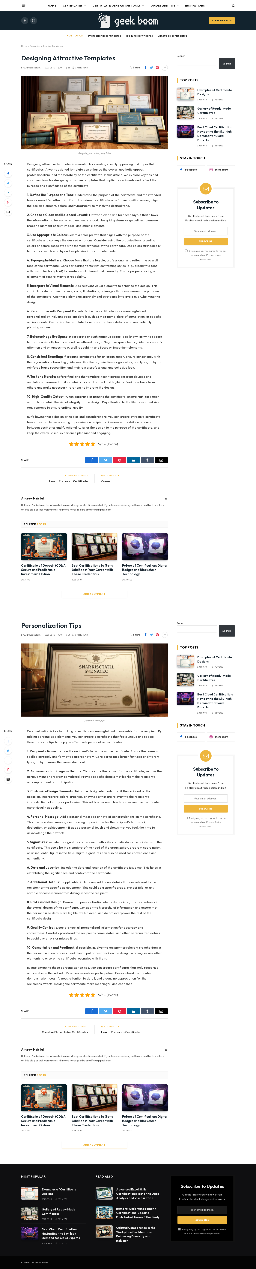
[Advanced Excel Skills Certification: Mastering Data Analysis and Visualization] (104, 1193)
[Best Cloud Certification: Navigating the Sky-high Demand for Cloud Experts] (185, 131)
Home (52, 5)
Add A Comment (94, 593)
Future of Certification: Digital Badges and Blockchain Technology (144, 569)
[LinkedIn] (8, 193)
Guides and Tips (163, 5)
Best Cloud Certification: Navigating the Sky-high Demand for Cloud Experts (215, 133)
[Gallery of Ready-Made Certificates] (185, 112)
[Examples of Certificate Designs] (185, 94)
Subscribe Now (222, 20)
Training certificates (139, 35)
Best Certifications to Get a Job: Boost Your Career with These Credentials (92, 569)
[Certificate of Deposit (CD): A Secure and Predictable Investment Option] (44, 546)
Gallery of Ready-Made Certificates (214, 111)
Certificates (73, 5)
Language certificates (172, 35)
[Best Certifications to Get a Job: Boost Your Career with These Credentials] (94, 546)
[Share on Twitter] (151, 68)
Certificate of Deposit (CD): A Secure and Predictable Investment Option (43, 569)
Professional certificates (104, 35)
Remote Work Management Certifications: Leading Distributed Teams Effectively (137, 1213)
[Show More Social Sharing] (165, 68)
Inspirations (195, 5)
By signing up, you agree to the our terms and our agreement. (207, 254)
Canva (105, 481)
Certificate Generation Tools (117, 5)
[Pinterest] (8, 202)
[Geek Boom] (128, 20)
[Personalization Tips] (94, 680)
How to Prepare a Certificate (68, 481)
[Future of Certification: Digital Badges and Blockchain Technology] (145, 546)
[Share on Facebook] (145, 68)
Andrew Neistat (33, 68)
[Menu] (23, 6)
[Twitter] (8, 183)
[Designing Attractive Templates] (94, 112)
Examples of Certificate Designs (214, 92)
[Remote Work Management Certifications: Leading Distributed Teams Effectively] (104, 1212)
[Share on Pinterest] (157, 68)
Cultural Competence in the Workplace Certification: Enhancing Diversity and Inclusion (136, 1234)
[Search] (233, 5)
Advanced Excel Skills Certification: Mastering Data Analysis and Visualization (137, 1193)
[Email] (8, 212)
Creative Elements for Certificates (65, 1032)
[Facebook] (8, 173)
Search (181, 56)
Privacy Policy (213, 254)
